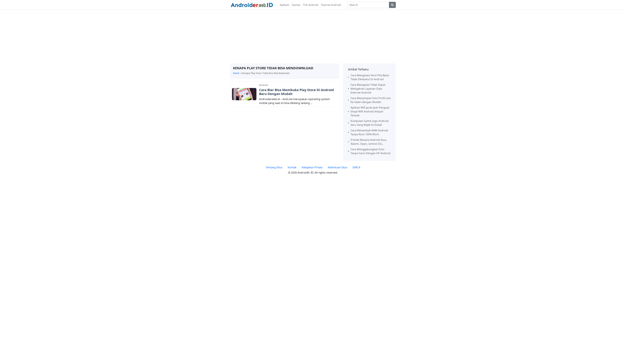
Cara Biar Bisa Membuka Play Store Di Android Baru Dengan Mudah (296, 92)
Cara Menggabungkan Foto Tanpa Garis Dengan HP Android (370, 151)
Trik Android (310, 5)
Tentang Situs (274, 167)
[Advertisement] (313, 36)
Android (263, 85)
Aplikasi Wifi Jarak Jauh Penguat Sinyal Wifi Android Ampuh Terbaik (369, 111)
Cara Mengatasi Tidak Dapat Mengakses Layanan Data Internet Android (367, 88)
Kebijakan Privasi (312, 167)
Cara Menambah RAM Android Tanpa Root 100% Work (369, 132)
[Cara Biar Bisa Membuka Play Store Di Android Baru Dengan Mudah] (244, 94)
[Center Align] (392, 5)
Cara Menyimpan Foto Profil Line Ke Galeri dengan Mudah (370, 100)
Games (296, 5)
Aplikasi (284, 5)
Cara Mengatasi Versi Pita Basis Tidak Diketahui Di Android (369, 77)
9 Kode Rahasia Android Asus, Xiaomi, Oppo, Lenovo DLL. (368, 142)
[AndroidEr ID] (251, 4)
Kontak (292, 167)
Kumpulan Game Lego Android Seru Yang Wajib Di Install (369, 123)
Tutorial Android (331, 5)
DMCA (356, 167)
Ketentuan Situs (337, 167)
